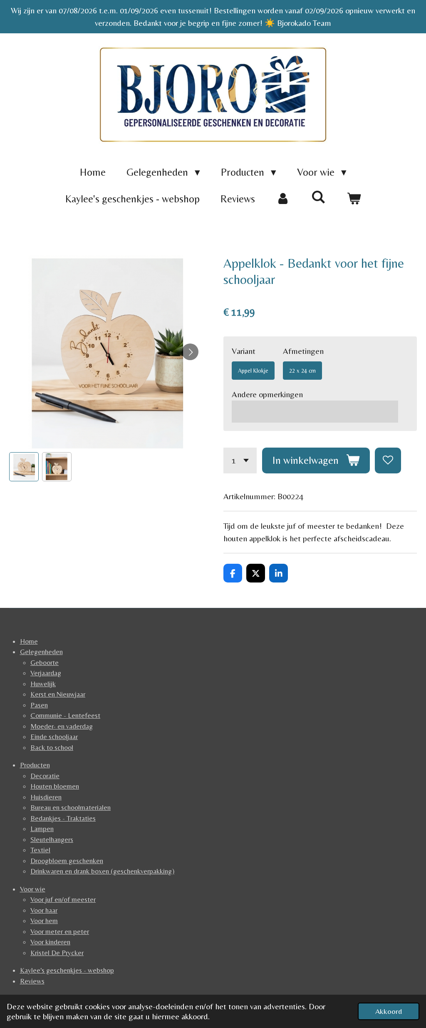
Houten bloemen (54, 786)
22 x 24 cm (302, 370)
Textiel (40, 850)
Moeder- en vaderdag (61, 726)
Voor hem (44, 920)
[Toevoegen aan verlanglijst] (388, 461)
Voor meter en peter (59, 931)
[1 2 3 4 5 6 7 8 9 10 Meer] (240, 461)
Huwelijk (43, 684)
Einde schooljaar (54, 736)
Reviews (32, 981)
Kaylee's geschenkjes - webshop (67, 970)
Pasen (39, 705)
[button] (24, 467)
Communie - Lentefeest (65, 715)
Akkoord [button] (388, 1011)
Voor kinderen (50, 942)
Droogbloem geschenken (66, 860)
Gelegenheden (41, 651)
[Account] (283, 199)
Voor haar (43, 910)
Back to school (51, 747)
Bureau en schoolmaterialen (70, 807)
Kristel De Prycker (57, 952)
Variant (243, 351)
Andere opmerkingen (267, 394)
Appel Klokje (253, 370)
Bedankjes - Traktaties (63, 818)
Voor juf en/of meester (63, 899)
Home (29, 641)
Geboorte (44, 662)
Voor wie (32, 889)
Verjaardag (45, 673)
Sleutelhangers (51, 839)
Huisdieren (46, 797)
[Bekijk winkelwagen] (353, 199)
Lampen (42, 828)
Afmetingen (303, 351)
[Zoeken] (318, 197)
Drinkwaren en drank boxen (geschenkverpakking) (102, 871)
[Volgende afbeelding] (190, 351)
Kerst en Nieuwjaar (57, 694)
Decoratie (44, 776)
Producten (35, 765)
